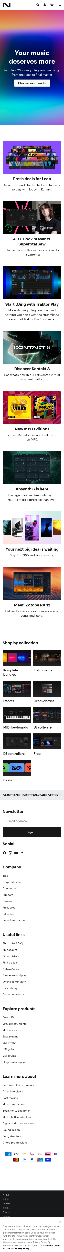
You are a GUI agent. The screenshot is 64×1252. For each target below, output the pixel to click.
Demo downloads (13, 994)
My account (10, 949)
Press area (9, 907)
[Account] (44, 5)
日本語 (6, 1199)
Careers (7, 901)
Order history (11, 956)
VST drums (9, 1055)
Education (9, 914)
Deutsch (6, 1204)
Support (8, 894)
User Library (10, 988)
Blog (5, 875)
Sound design (11, 1129)
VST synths (9, 1043)
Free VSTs (9, 1017)
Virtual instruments (14, 1023)
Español (6, 1216)
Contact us (9, 888)
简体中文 (7, 1208)
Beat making (10, 1098)
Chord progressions (15, 1142)
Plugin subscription (15, 1062)
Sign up (32, 831)
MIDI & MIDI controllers (17, 1117)
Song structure (12, 1136)
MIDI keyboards (12, 1030)
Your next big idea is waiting (32, 549)
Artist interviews (13, 1091)
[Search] (38, 5)
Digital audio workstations (19, 1123)
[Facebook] (5, 853)
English (6, 1195)
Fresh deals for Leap (32, 179)
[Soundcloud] (22, 853)
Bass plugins (10, 1036)
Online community (14, 981)
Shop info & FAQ (13, 943)
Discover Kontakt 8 (32, 369)
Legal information (14, 920)
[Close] (60, 1221)
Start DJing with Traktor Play (32, 304)
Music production (14, 1104)
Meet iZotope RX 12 (32, 605)
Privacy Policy (22, 1249)
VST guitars (10, 1049)
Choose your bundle (32, 82)
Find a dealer (11, 962)
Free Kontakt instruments (18, 1085)
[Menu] (60, 5)
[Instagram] (10, 853)
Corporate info (12, 882)
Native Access (11, 969)
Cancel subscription (15, 975)
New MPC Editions (32, 429)
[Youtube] (16, 853)
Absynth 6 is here (32, 489)
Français (6, 1212)
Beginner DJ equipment (17, 1110)
